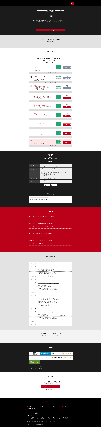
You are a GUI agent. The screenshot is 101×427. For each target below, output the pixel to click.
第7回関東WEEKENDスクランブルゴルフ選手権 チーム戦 (39, 199)
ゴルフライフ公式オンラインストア (33, 418)
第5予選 (35, 104)
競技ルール (41, 406)
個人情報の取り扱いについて (48, 421)
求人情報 (54, 421)
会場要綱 (58, 76)
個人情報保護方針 (41, 421)
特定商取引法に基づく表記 (34, 421)
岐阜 (32, 413)
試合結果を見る (67, 97)
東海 (27, 413)
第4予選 (35, 95)
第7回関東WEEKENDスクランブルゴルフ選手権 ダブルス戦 (39, 197)
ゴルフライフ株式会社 (31, 417)
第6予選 (35, 113)
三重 (37, 413)
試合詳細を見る (67, 67)
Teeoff (57, 417)
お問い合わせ (65, 406)
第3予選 (35, 85)
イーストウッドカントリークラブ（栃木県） (42, 86)
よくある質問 (53, 406)
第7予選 (35, 122)
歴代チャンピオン (30, 406)
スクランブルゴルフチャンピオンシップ (63, 418)
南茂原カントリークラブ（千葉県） (40, 76)
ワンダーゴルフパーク (52, 418)
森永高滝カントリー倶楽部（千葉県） (41, 105)
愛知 (35, 413)
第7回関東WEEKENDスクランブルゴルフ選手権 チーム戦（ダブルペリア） (41, 202)
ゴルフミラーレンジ (43, 418)
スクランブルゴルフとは (41, 417)
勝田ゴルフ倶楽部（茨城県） (39, 123)
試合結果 (58, 133)
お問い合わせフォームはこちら (50, 386)
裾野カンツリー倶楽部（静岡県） (40, 114)
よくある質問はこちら (51, 389)
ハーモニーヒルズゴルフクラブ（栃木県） (41, 96)
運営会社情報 (28, 421)
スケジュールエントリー (54, 30)
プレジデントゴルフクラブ (65, 417)
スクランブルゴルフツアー (50, 417)
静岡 (33, 413)
